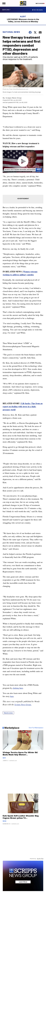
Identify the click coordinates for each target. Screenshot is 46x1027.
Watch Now (39, 3)
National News (11, 32)
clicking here (18, 688)
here (12, 696)
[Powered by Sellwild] (40, 858)
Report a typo (8, 713)
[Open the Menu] (4, 3)
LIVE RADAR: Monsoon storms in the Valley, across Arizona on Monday (23, 20)
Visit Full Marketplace (36, 728)
